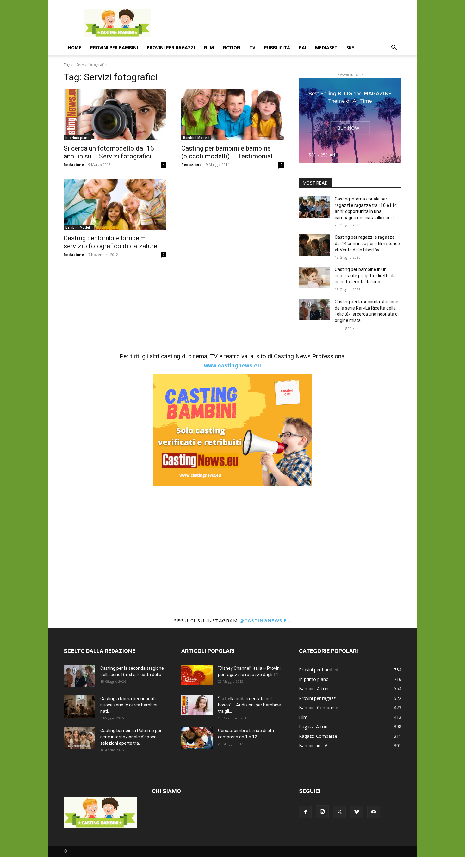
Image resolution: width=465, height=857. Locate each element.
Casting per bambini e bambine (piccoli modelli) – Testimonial (227, 152)
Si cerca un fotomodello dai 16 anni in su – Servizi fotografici (109, 152)
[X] (339, 812)
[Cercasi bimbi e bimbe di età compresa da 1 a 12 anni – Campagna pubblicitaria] (197, 738)
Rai (302, 48)
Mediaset (326, 48)
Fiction (231, 48)
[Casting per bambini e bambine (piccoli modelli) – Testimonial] (232, 114)
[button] (393, 48)
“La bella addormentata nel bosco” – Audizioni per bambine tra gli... (249, 705)
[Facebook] (305, 812)
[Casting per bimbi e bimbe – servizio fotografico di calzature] (115, 204)
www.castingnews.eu (232, 365)
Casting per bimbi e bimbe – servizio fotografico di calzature (110, 242)
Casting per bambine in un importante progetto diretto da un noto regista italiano (365, 275)
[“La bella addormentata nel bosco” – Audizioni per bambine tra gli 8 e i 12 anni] (197, 704)
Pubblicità (277, 48)
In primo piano (77, 137)
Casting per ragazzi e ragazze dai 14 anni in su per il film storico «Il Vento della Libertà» (367, 243)
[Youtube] (373, 812)
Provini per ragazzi (171, 48)
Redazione (74, 164)
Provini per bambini (114, 48)
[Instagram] (322, 811)
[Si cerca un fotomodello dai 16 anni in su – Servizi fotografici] (115, 114)
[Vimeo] (356, 812)
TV (252, 48)
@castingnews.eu (265, 620)
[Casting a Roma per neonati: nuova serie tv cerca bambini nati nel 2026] (79, 706)
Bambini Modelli (196, 137)
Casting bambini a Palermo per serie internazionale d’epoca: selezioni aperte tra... (131, 737)
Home (74, 48)
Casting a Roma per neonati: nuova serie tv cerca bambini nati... (128, 705)
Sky (350, 48)
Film (209, 48)
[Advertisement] (286, 23)
